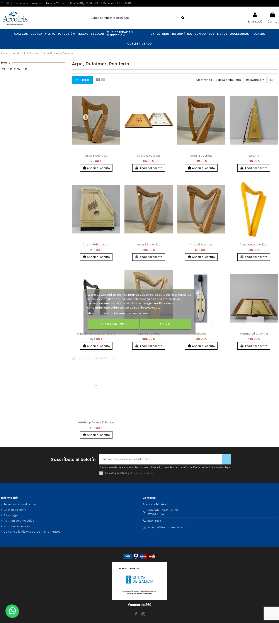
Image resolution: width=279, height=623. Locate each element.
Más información (99, 313)
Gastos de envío (15, 510)
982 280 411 (155, 521)
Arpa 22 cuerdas (148, 244)
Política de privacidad (19, 521)
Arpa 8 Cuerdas (96, 155)
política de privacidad (140, 472)
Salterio (253, 155)
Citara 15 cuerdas (148, 155)
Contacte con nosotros (28, 3)
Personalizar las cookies (131, 313)
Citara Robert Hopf (96, 244)
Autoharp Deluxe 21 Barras (96, 422)
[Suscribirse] (226, 459)
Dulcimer (201, 333)
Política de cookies (17, 526)
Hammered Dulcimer (253, 333)
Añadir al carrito (98, 168)
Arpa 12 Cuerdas (201, 155)
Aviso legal (11, 515)
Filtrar (84, 80)
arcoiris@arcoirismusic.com (167, 527)
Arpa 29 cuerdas (201, 244)
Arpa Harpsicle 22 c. (254, 244)
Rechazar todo (113, 324)
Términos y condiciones (20, 504)
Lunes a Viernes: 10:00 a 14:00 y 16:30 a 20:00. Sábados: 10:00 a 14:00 (89, 3)
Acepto (166, 324)
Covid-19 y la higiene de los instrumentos (32, 531)
